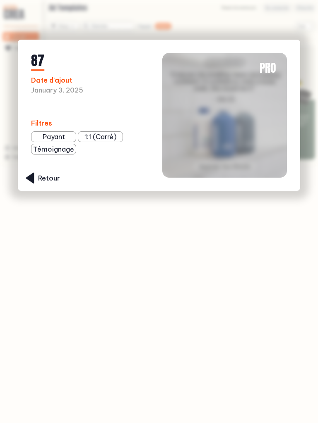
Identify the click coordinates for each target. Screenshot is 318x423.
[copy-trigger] (127, 107)
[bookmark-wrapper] (114, 107)
